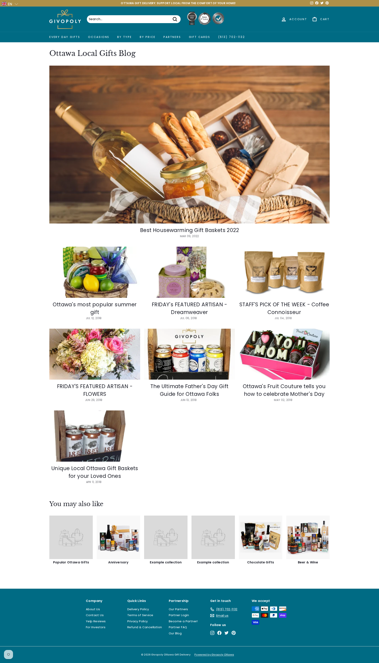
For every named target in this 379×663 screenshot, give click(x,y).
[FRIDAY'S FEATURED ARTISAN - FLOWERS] (94, 354)
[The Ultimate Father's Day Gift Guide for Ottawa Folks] (189, 354)
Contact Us (95, 615)
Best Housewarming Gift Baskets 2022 (189, 230)
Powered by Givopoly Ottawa (214, 654)
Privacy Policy (137, 621)
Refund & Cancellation (144, 627)
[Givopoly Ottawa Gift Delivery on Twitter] (226, 632)
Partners (172, 37)
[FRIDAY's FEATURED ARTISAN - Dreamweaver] (189, 272)
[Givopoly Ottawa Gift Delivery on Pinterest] (234, 632)
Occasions (98, 37)
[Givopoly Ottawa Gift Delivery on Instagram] (212, 632)
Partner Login (179, 615)
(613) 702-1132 (231, 37)
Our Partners (178, 609)
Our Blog (175, 633)
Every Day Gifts (64, 37)
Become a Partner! (183, 621)
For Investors (95, 627)
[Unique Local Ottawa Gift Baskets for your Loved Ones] (94, 436)
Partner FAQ (178, 627)
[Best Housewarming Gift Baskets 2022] (189, 145)
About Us (93, 609)
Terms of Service (140, 615)
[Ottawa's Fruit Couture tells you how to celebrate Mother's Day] (284, 354)
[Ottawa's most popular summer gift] (94, 272)
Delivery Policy (138, 609)
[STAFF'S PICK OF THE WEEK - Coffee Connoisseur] (284, 272)
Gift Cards (199, 37)
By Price (148, 37)
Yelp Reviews (96, 621)
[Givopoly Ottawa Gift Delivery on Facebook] (219, 632)
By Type (124, 37)
